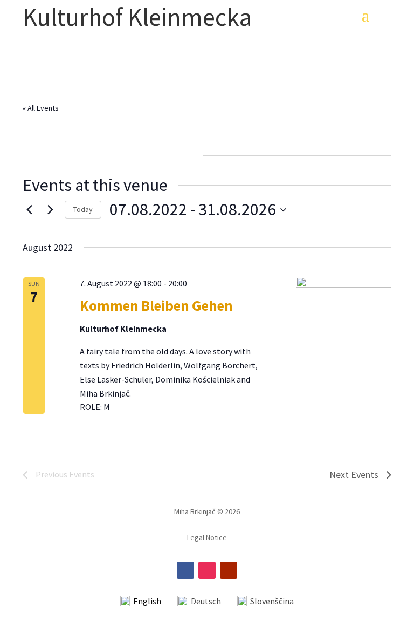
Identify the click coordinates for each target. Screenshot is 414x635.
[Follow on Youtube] (228, 570)
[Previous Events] (29, 209)
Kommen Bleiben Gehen (156, 305)
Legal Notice (207, 538)
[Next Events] (50, 209)
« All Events (41, 108)
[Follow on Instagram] (207, 570)
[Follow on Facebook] (185, 570)
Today (83, 209)
